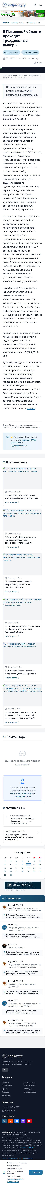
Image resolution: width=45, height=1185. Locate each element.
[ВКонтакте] (4, 1121)
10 (16, 865)
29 (5, 875)
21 (40, 868)
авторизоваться (22, 796)
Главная (5, 23)
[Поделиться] (41, 63)
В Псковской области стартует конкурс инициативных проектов (20, 672)
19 (28, 868)
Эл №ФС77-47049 (27, 1147)
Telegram (25, 440)
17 (16, 868)
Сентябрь (31, 23)
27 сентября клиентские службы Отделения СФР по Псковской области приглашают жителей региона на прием (20, 715)
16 (11, 868)
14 (40, 865)
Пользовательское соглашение (13, 1158)
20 (34, 868)
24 (17, 872)
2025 (23, 23)
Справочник (7, 1085)
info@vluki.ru (10, 1111)
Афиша (4, 1089)
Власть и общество (11, 52)
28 (40, 872)
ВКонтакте (16, 443)
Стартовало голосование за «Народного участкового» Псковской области (18, 584)
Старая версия (30, 1092)
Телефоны (6, 1095)
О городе (28, 1089)
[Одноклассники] (10, 1121)
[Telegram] (16, 1121)
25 (22, 872)
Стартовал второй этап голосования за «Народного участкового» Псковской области (22, 629)
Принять (36, 1172)
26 (28, 872)
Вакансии (6, 1092)
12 (39, 23)
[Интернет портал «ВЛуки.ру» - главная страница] (14, 5)
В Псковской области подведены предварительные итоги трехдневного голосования (21, 540)
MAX (33, 440)
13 (34, 865)
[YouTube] (29, 1121)
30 (11, 875)
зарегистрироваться (20, 793)
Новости (14, 23)
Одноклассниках (19, 445)
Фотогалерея (29, 1085)
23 (11, 872)
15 (5, 868)
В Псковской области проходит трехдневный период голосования (21, 497)
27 (34, 872)
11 (22, 865)
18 (22, 868)
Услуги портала (30, 1082)
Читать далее (11, 502)
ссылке (31, 408)
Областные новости (30, 52)
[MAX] (23, 1121)
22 (5, 872)
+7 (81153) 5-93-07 (13, 1107)
